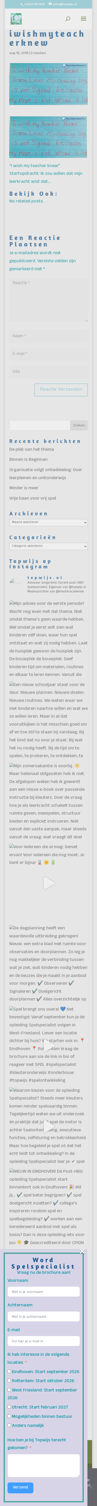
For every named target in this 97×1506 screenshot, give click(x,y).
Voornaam (18, 1281)
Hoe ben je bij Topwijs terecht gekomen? (37, 1444)
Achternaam (20, 1305)
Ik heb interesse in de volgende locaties (38, 1359)
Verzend (20, 1488)
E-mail (14, 1330)
